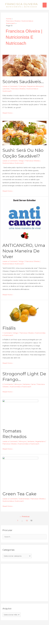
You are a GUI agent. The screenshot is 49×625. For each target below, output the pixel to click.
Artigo (21, 161)
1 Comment (7, 333)
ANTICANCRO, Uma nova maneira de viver (23, 251)
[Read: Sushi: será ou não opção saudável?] (24, 133)
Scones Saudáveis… (23, 81)
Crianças (22, 86)
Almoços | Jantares (22, 384)
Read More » (7, 112)
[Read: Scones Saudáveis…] (24, 65)
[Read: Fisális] (24, 313)
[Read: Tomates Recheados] (20, 412)
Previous (24, 516)
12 (27, 520)
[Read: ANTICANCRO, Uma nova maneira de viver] (24, 219)
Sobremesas (24, 499)
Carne (33, 384)
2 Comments (7, 384)
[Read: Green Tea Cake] (20, 472)
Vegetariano (40, 441)
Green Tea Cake (19, 493)
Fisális (9, 328)
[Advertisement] (20, 582)
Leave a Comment (9, 86)
